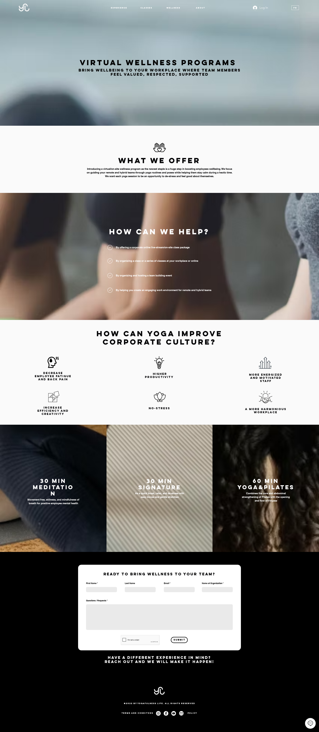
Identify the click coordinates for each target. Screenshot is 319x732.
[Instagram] (158, 713)
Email (166, 583)
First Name (91, 583)
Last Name (130, 583)
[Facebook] (166, 713)
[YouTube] (173, 713)
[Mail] (181, 713)
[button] (119, 8)
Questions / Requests (96, 601)
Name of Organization (212, 583)
